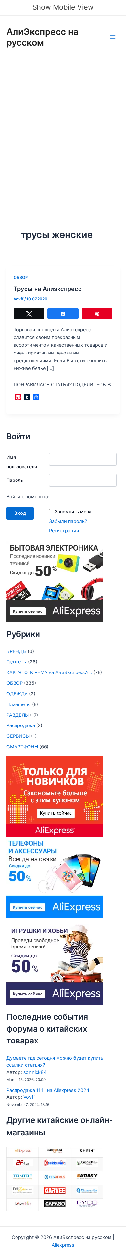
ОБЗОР (21, 277)
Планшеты (18, 704)
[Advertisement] (63, 141)
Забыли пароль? (68, 521)
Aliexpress (63, 1245)
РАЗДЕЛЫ (17, 715)
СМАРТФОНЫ (22, 747)
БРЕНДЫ (16, 651)
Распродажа (20, 725)
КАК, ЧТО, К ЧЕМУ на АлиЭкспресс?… (49, 672)
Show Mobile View (63, 7)
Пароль (14, 480)
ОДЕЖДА (17, 694)
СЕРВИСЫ (18, 736)
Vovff (29, 1097)
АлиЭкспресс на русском (42, 37)
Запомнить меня (73, 511)
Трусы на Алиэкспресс (48, 288)
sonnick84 (35, 1072)
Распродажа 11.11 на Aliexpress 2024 (47, 1090)
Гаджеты (16, 662)
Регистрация (64, 531)
